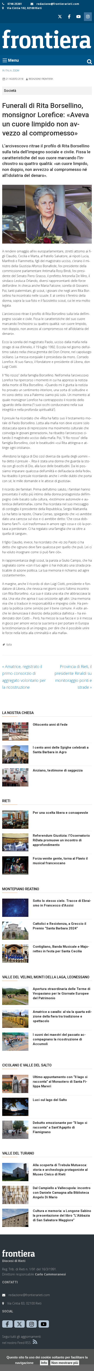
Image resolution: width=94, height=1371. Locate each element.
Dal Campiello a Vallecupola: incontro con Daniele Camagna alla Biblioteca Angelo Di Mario (62, 1192)
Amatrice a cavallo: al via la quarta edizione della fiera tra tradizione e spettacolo (62, 1016)
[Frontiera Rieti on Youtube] (78, 17)
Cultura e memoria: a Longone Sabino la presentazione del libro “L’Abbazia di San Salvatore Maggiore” (62, 1215)
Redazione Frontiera (41, 78)
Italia (9, 644)
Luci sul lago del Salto (50, 1100)
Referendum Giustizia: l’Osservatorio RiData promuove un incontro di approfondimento (61, 840)
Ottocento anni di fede (50, 725)
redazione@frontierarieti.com (58, 4)
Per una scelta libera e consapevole (60, 813)
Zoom (16, 70)
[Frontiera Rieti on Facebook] (69, 17)
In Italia (7, 70)
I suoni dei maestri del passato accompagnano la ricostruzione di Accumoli (59, 1039)
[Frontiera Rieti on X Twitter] (60, 17)
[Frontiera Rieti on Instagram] (88, 16)
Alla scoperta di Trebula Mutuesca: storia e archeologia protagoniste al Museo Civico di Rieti (60, 1169)
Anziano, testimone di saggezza (58, 770)
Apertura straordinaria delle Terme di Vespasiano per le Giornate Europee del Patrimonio (61, 993)
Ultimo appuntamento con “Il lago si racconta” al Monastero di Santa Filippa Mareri (60, 1081)
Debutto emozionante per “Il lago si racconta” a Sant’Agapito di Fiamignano (60, 1127)
